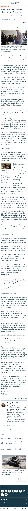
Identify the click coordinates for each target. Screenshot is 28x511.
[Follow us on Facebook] (20, 491)
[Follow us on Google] (13, 491)
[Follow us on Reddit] (6, 491)
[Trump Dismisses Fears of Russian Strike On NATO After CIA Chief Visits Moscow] (14, 462)
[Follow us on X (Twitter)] (16, 491)
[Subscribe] (6, 494)
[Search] (25, 509)
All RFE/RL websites (5, 509)
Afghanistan (5, 6)
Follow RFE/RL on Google (17, 509)
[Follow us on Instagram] (9, 491)
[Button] (25, 23)
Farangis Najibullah (7, 16)
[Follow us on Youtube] (2, 491)
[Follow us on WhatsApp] (2, 494)
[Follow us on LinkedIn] (24, 491)
